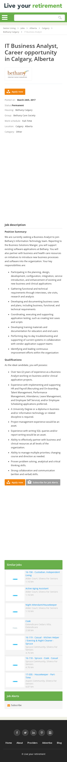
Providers (32, 743)
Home (8, 743)
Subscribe (16, 705)
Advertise (47, 743)
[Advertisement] (33, 174)
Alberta (29, 126)
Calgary (19, 126)
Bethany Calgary (23, 110)
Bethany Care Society (24, 115)
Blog (59, 743)
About (20, 743)
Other (19, 131)
